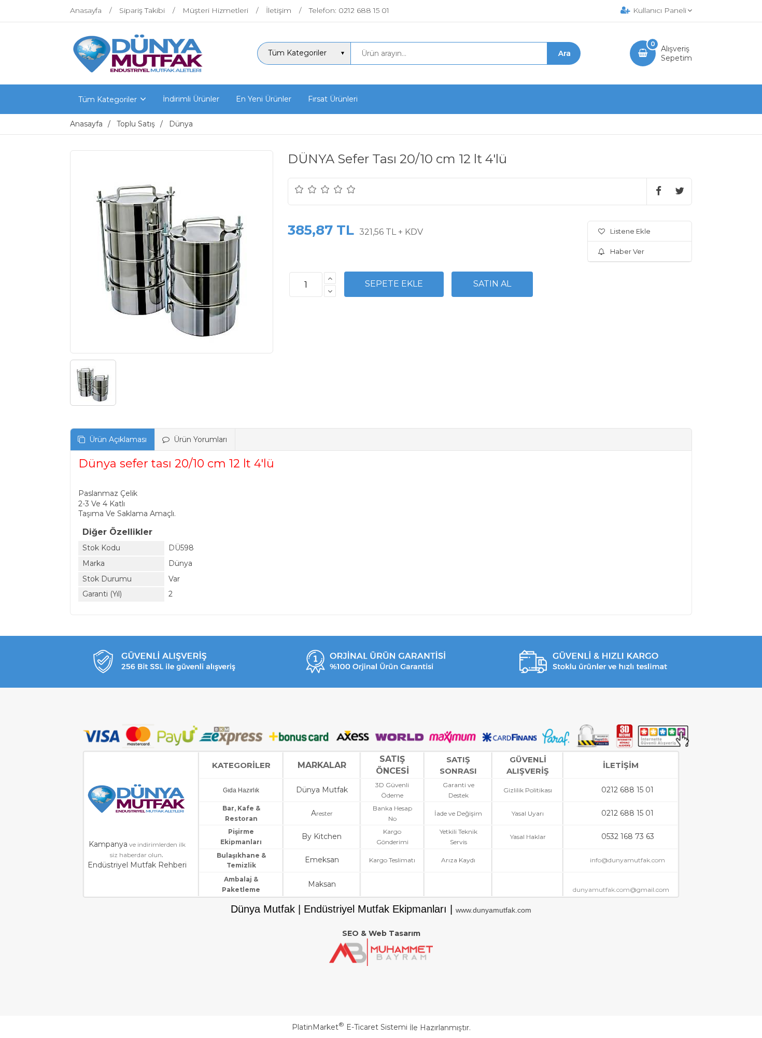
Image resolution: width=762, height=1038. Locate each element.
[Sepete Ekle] (394, 284)
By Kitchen (322, 836)
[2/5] (306, 189)
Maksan (322, 884)
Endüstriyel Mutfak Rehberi (137, 865)
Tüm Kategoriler (107, 99)
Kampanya (108, 844)
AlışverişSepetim (676, 53)
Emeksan (322, 859)
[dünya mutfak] (139, 75)
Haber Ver (627, 251)
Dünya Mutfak (322, 789)
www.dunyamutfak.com (493, 910)
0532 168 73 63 (627, 836)
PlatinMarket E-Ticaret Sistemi (349, 1027)
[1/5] (299, 189)
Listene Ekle (630, 231)
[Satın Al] (492, 284)
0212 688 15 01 (627, 789)
